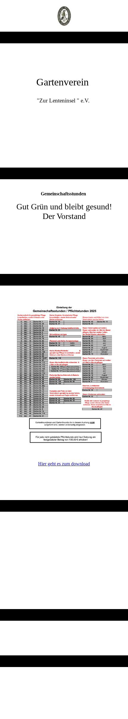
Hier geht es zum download (64, 463)
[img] (64, 15)
